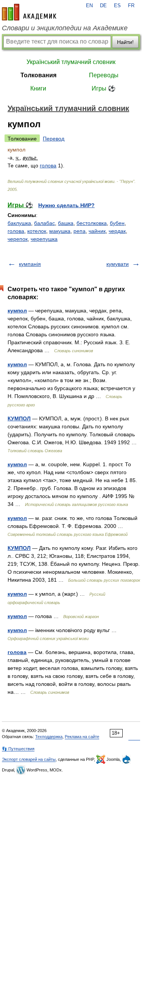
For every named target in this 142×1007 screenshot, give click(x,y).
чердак (117, 231)
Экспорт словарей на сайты (29, 759)
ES (117, 5)
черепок (18, 239)
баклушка (19, 223)
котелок (36, 231)
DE (103, 5)
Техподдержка (48, 736)
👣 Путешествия (18, 748)
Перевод (53, 139)
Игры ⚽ (103, 88)
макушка (59, 231)
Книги (38, 88)
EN (89, 5)
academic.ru (29, 12)
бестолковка (91, 223)
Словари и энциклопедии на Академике (65, 28)
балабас (44, 223)
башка (65, 223)
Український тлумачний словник (71, 62)
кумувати (117, 264)
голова (48, 165)
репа (79, 231)
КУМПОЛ (19, 418)
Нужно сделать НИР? (66, 205)
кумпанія (30, 264)
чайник (97, 231)
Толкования (38, 75)
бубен (117, 223)
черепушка (44, 239)
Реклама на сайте (82, 736)
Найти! (125, 42)
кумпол (17, 311)
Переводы (104, 75)
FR (131, 5)
